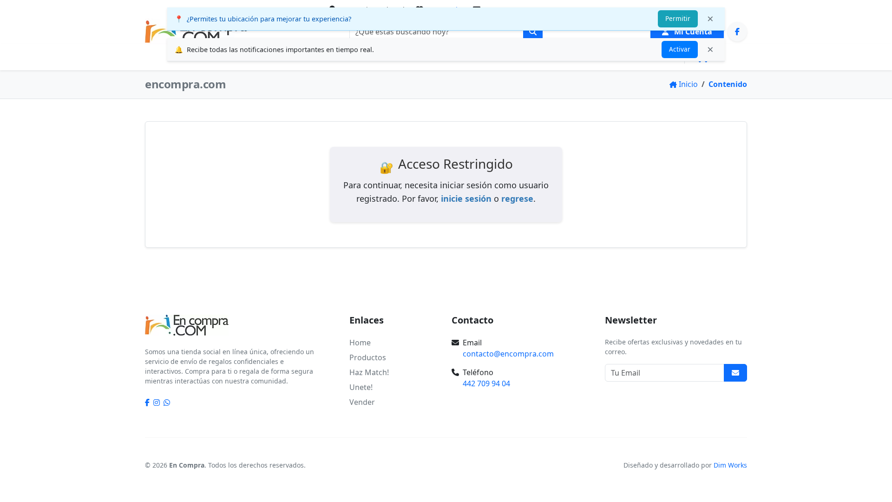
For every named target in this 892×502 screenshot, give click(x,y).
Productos (367, 357)
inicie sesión (466, 198)
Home (360, 342)
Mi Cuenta (692, 31)
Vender (362, 402)
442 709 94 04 (486, 383)
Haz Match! (369, 372)
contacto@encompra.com (508, 354)
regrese (517, 198)
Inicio (158, 57)
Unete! (361, 387)
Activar (679, 49)
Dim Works (730, 465)
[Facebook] (737, 31)
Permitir (677, 18)
